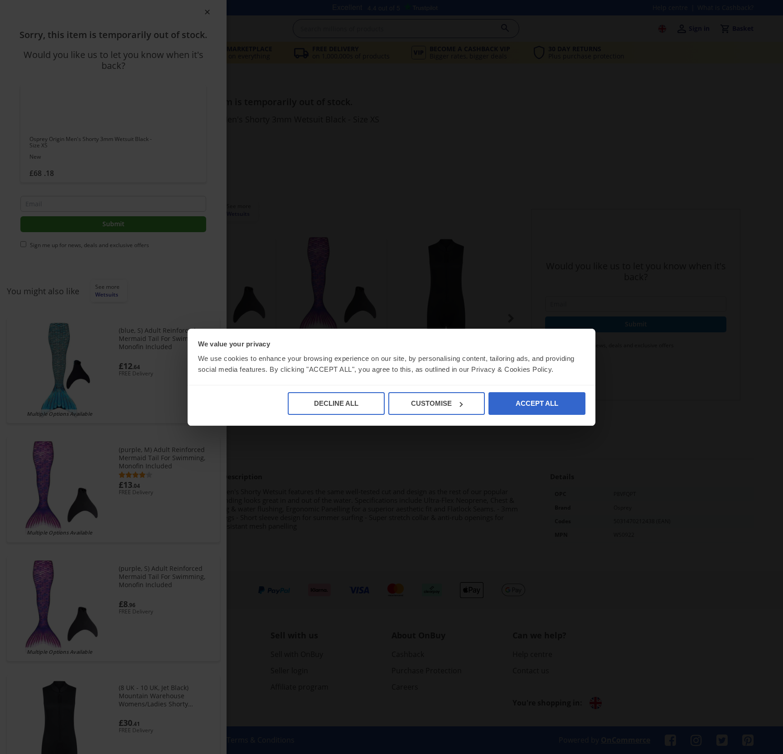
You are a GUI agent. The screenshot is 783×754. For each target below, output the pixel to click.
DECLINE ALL (336, 403)
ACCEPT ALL (537, 403)
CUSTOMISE (431, 403)
